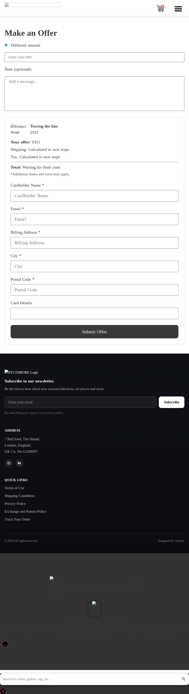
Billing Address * (26, 232)
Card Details (21, 303)
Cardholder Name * (27, 185)
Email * (17, 208)
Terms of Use (14, 488)
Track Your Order (17, 519)
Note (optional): (18, 69)
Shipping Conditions (20, 496)
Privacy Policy (15, 504)
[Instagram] (9, 463)
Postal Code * (22, 279)
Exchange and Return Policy (25, 511)
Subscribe (171, 402)
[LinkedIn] (19, 463)
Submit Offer (94, 331)
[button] (178, 9)
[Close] (3, 691)
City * (16, 255)
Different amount (25, 45)
